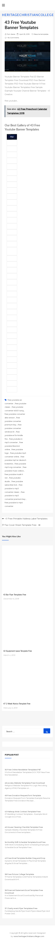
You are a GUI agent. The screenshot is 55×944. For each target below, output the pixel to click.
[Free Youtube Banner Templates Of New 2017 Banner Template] (12, 282)
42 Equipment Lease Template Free (17, 651)
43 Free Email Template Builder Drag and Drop (25, 858)
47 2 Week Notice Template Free (16, 704)
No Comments (13, 38)
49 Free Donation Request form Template (23, 795)
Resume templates (41, 34)
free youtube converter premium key (13, 421)
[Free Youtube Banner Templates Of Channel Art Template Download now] (12, 166)
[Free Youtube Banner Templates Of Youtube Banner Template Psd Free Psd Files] (12, 251)
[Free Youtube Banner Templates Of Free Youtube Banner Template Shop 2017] (12, 389)
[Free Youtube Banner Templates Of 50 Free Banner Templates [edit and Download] (12, 330)
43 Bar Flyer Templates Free (14, 595)
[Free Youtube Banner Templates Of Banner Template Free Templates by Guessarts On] (12, 178)
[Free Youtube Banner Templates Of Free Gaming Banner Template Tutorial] (12, 360)
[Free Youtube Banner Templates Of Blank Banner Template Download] (12, 318)
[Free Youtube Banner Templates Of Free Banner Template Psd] (12, 371)
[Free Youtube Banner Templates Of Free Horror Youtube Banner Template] (12, 348)
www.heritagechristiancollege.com (29, 936)
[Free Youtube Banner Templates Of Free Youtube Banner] (12, 258)
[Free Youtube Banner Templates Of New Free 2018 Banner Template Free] (12, 137)
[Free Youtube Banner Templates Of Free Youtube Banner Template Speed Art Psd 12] (12, 202)
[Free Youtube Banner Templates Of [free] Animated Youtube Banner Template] (12, 354)
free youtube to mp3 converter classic (13, 488)
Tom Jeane (11, 34)
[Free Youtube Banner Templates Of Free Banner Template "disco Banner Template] (12, 143)
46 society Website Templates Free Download (25, 783)
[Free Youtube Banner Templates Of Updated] (12, 190)
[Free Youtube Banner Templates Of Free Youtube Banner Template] (12, 383)
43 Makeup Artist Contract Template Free (23, 811)
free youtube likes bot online (14, 446)
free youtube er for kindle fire (14, 435)
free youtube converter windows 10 (13, 428)
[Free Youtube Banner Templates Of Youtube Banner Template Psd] (12, 244)
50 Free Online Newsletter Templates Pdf (22, 770)
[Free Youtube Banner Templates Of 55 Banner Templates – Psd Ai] (12, 214)
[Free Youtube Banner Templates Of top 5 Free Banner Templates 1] (12, 342)
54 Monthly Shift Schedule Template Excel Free (25, 842)
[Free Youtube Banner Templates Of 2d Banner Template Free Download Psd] (12, 184)
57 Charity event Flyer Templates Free (21, 908)
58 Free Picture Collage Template (19, 874)
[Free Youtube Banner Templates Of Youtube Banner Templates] (12, 155)
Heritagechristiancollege (28, 15)
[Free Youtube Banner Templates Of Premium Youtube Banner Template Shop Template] (12, 196)
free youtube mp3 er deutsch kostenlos (15, 460)
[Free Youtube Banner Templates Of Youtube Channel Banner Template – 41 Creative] (12, 208)
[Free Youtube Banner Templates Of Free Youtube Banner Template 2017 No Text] (12, 365)
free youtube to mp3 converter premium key (15, 495)
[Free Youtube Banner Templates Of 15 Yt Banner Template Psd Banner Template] (12, 238)
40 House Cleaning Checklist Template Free (24, 827)
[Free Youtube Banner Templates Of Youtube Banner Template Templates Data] (12, 306)
